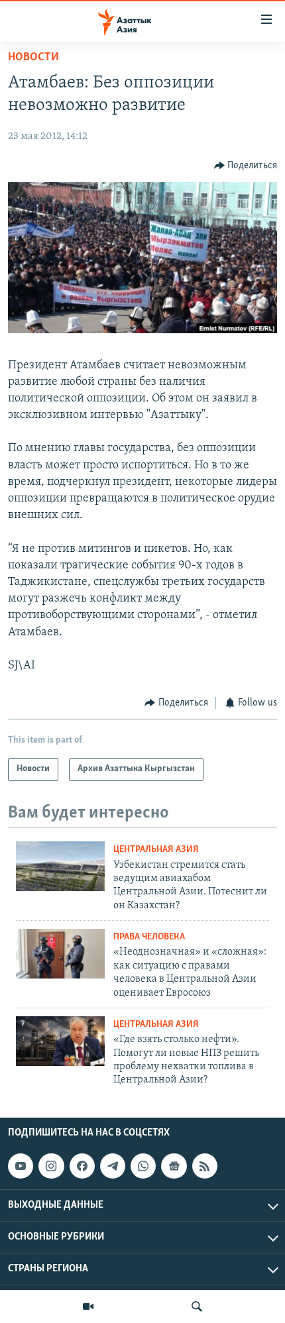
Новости (33, 58)
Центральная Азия (156, 850)
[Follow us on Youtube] (20, 1166)
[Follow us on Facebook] (82, 1166)
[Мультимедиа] (88, 1306)
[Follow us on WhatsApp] (143, 1166)
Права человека (149, 937)
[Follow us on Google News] (173, 1166)
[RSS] (204, 1166)
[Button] (246, 165)
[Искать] (197, 1306)
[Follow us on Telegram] (112, 1166)
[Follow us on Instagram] (51, 1166)
